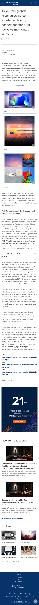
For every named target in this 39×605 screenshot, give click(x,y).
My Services (18, 582)
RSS (33, 596)
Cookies (19, 599)
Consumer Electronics (8, 542)
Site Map (26, 596)
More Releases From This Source (12, 518)
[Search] (36, 3)
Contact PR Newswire (19, 575)
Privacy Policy (24, 594)
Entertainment (25, 542)
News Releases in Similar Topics (12, 562)
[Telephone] (31, 3)
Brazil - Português (7, 39)
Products (19, 577)
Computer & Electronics (9, 558)
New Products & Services (29, 558)
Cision (23, 602)
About (19, 579)
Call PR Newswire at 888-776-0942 (20, 587)
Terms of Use (13, 594)
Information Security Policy (13, 596)
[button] (19, 99)
